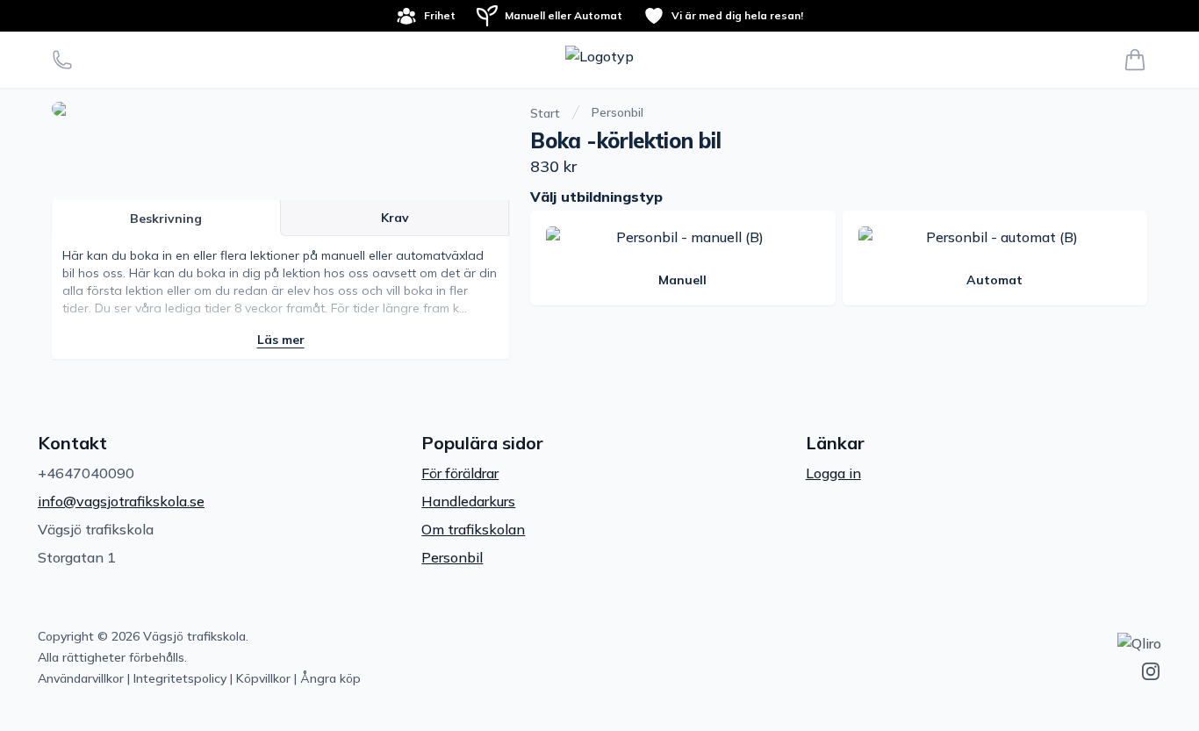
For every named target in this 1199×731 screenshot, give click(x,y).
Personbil (617, 112)
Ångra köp (330, 678)
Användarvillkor (81, 678)
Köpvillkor (263, 678)
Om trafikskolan (473, 529)
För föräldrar (460, 473)
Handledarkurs (468, 501)
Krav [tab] (395, 218)
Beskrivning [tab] (166, 218)
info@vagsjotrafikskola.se (121, 501)
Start (545, 113)
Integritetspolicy (179, 678)
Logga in (833, 473)
